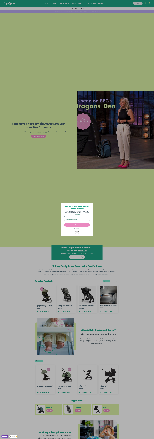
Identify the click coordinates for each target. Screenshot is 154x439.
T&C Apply (77, 214)
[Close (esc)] (91, 204)
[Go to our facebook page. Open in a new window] (75, 232)
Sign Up (77, 224)
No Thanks (76, 228)
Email (65, 216)
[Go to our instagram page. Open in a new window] (78, 232)
